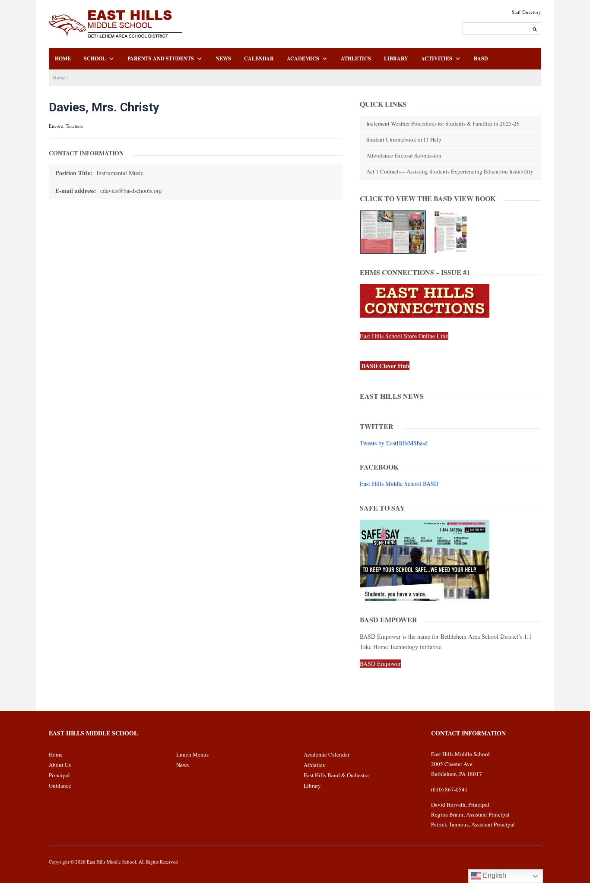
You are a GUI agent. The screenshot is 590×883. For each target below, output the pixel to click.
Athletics (356, 58)
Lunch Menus (192, 754)
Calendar (259, 58)
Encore (56, 126)
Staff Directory (526, 12)
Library (396, 58)
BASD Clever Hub (385, 365)
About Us (60, 765)
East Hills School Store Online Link (404, 336)
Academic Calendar (326, 754)
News (223, 58)
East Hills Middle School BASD (399, 483)
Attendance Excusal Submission (403, 155)
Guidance (60, 785)
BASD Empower (380, 663)
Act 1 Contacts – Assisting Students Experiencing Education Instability (449, 171)
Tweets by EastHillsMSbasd (394, 443)
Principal (59, 775)
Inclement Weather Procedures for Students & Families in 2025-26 (443, 123)
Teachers (74, 126)
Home (63, 58)
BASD (481, 58)
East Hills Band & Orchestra (336, 775)
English (493, 875)
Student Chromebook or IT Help (403, 139)
